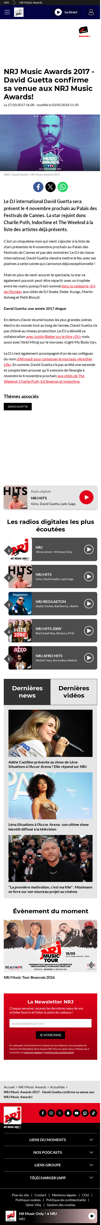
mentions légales (33, 1052)
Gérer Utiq (33, 1205)
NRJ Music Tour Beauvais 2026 (29, 977)
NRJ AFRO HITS (49, 655)
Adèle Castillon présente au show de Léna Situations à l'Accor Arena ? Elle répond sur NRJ (47, 764)
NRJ (6, 2)
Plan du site (20, 1195)
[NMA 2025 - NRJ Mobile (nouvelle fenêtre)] (84, 31)
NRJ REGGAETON (51, 601)
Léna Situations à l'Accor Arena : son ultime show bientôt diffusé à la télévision (48, 826)
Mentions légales (64, 1195)
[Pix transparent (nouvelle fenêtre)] (12, 31)
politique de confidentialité (59, 1052)
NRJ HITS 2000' (49, 628)
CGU (85, 1195)
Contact (40, 1195)
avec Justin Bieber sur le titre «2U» (53, 336)
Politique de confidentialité (66, 1200)
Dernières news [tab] (27, 691)
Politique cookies (28, 1200)
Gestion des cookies (61, 1205)
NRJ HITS (39, 498)
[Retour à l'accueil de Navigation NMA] (18, 12)
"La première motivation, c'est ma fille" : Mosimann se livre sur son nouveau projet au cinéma (50, 889)
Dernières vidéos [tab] (73, 691)
